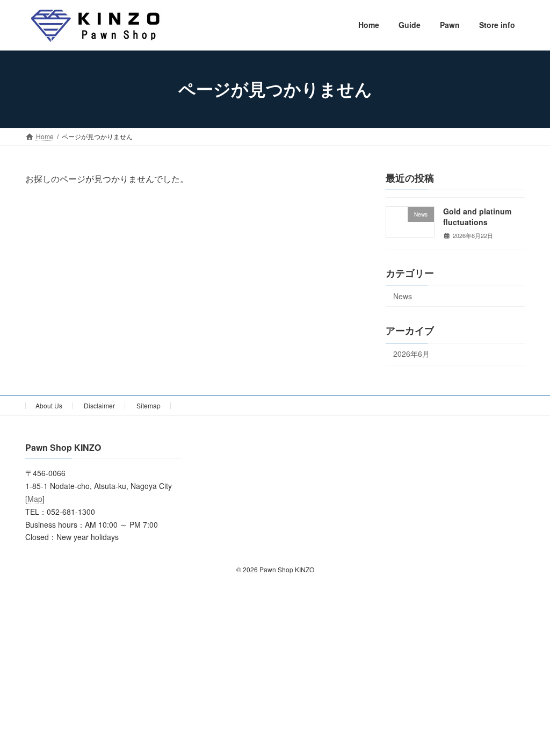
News (402, 295)
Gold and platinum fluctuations (477, 216)
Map (34, 498)
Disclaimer (99, 405)
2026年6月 (411, 353)
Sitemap (148, 405)
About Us (48, 405)
